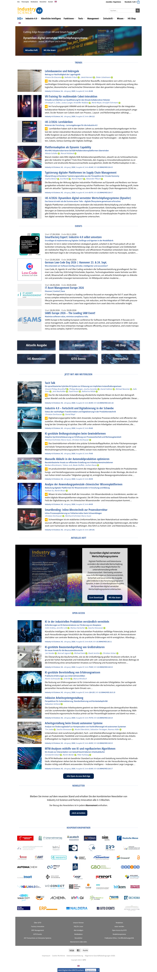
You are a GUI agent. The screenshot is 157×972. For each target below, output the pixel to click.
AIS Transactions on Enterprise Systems (37, 938)
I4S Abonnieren (36, 359)
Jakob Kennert (86, 77)
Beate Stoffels (78, 465)
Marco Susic (66, 439)
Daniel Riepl (70, 414)
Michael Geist (79, 653)
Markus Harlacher (77, 627)
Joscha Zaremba (90, 389)
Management (93, 18)
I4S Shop (132, 18)
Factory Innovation (37, 926)
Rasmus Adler (113, 729)
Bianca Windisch (80, 678)
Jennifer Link (61, 627)
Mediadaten (34, 2)
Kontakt (50, 2)
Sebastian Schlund (52, 704)
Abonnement (91, 805)
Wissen (120, 18)
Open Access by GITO (119, 930)
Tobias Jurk (67, 465)
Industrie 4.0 (31, 18)
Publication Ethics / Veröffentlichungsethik (119, 938)
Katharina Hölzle (88, 391)
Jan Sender (49, 653)
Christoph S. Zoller (52, 102)
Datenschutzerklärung (75, 955)
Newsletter (43, 2)
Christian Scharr (109, 653)
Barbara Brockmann (53, 465)
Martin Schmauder (52, 678)
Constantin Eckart (52, 754)
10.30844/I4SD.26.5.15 (107, 692)
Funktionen (69, 18)
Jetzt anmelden (78, 813)
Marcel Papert (77, 178)
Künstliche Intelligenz (51, 18)
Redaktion (119, 922)
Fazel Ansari (73, 391)
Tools (80, 18)
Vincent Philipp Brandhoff (55, 389)
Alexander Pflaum (93, 178)
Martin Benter (68, 754)
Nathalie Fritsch (70, 77)
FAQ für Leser (78, 926)
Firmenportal (120, 359)
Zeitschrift (108, 18)
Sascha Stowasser (95, 627)
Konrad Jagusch (64, 653)
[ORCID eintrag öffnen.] (63, 77)
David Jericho (93, 653)
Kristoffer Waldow (80, 102)
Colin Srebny (50, 627)
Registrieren (91, 970)
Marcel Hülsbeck (67, 153)
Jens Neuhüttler (58, 391)
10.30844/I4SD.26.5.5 (105, 743)
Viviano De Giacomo (53, 77)
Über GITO (37, 922)
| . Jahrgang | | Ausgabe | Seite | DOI (71, 167)
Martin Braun (60, 490)
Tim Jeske (49, 729)
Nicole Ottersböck (82, 729)
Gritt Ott (66, 678)
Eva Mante (64, 178)
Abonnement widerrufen (78, 942)
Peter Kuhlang (83, 754)
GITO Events (78, 359)
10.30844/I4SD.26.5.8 (105, 718)
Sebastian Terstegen (98, 729)
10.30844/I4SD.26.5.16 (105, 403)
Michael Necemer (123, 389)
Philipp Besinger (76, 389)
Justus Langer (67, 102)
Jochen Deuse (91, 465)
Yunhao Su (49, 490)
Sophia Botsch (51, 178)
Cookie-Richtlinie (58, 955)
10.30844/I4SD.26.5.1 (104, 641)
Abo (18, 2)
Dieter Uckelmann (103, 77)
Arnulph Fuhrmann (110, 102)
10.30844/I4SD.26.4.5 (105, 167)
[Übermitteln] (138, 10)
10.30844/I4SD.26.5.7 (105, 768)
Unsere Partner (78, 922)
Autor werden (119, 926)
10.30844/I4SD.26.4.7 (105, 192)
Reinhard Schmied (52, 439)
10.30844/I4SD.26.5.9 (105, 667)
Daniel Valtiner (106, 389)
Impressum (46, 955)
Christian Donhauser (53, 414)
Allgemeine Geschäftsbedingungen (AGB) (100, 955)
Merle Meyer (96, 102)
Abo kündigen (78, 930)
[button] (132, 2)
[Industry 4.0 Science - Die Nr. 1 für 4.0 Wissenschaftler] (30, 10)
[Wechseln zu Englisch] (56, 1)
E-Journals (78, 345)
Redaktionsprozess (119, 934)
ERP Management (37, 930)
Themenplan (25, 2)
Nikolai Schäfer (51, 153)
